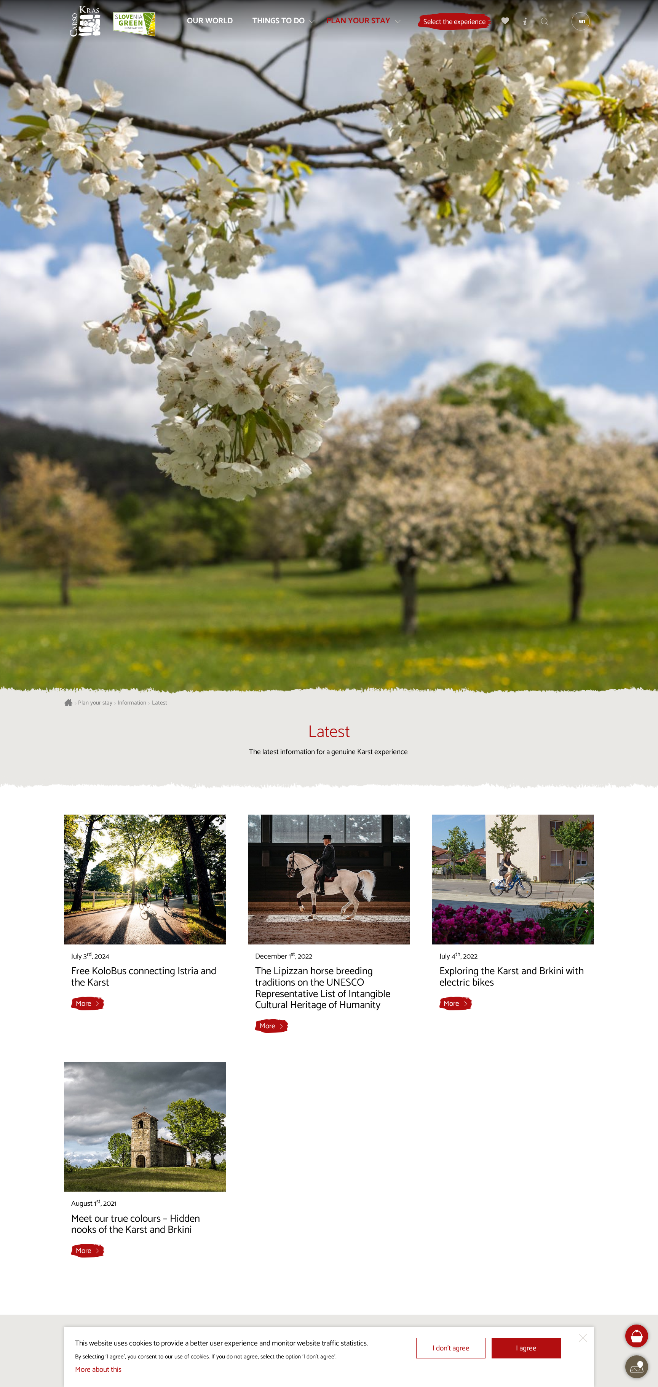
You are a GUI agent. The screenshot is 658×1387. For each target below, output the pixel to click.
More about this (98, 1370)
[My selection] (505, 21)
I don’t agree (451, 1348)
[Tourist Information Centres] (525, 21)
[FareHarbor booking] (637, 1336)
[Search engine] (545, 21)
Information (132, 703)
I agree (526, 1348)
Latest (159, 703)
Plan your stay (95, 703)
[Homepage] (85, 21)
